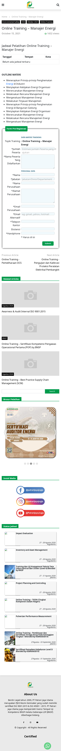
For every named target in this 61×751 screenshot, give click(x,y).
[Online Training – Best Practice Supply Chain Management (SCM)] (30, 363)
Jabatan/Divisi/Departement (37, 179)
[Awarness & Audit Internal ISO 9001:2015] (30, 295)
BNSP (4, 338)
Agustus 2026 (7, 306)
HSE (23, 22)
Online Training (46, 22)
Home (4, 16)
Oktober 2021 (32, 22)
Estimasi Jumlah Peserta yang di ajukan (39, 150)
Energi (10, 83)
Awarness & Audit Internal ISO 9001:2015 (24, 311)
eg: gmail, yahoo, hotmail (35, 214)
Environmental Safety (10, 22)
